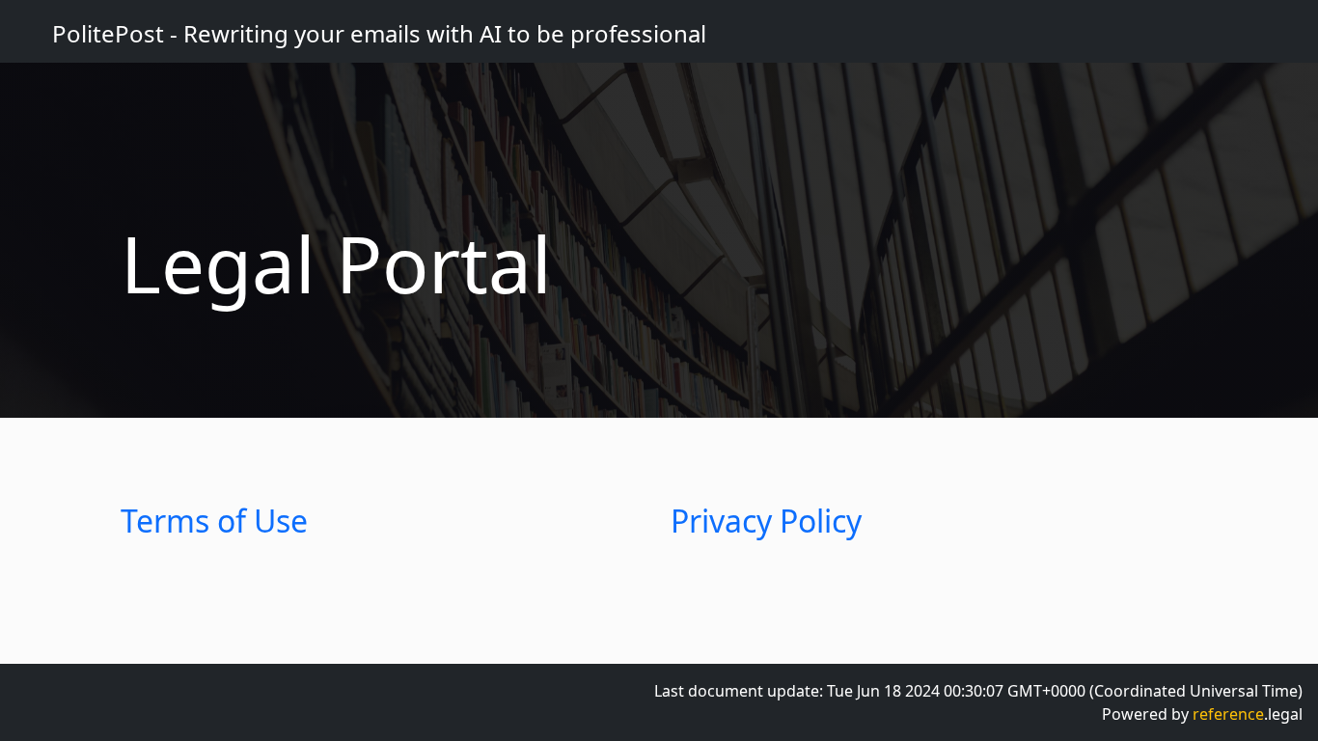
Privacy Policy (766, 520)
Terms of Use (214, 520)
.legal (1248, 714)
